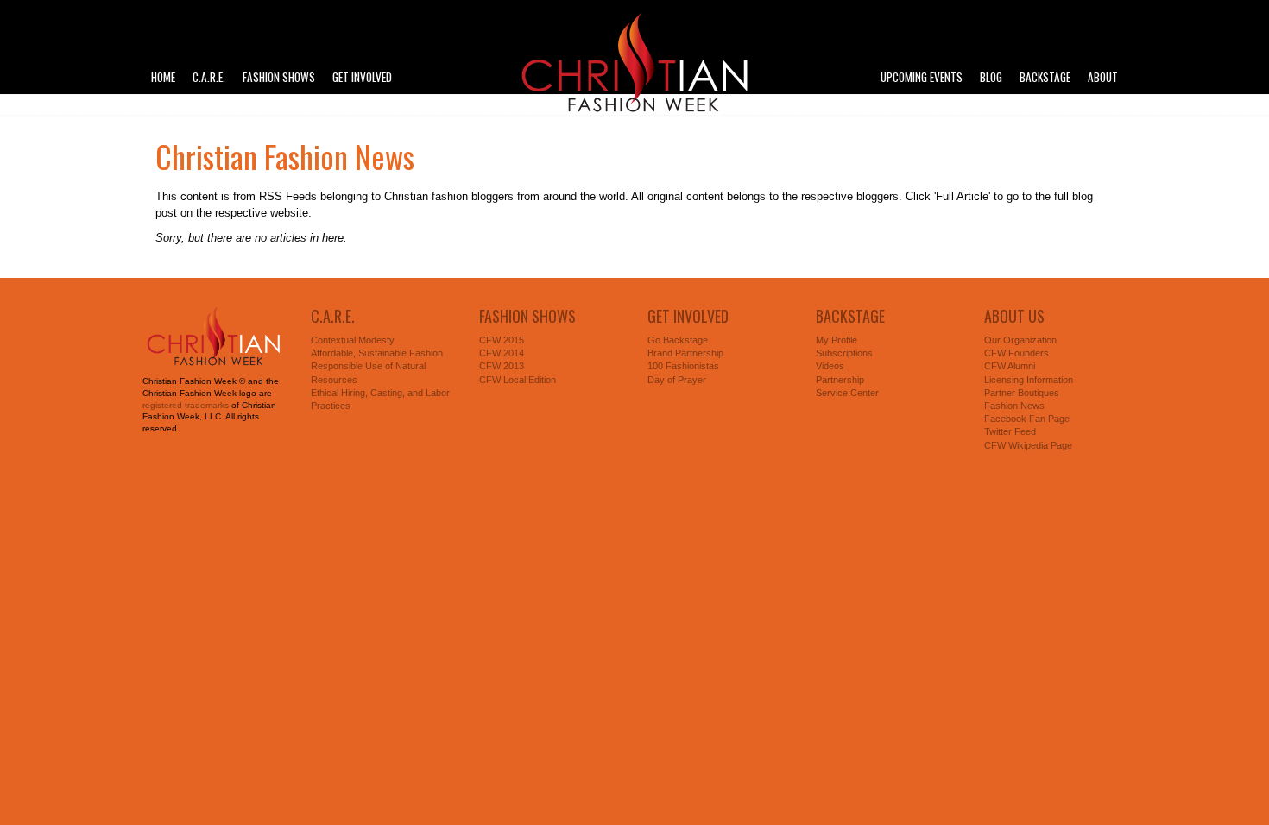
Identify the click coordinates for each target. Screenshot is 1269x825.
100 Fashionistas (683, 366)
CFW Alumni (1009, 366)
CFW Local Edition (517, 380)
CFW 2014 (501, 353)
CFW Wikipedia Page (1028, 445)
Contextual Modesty (353, 340)
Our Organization (1020, 340)
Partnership (840, 380)
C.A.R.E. (209, 77)
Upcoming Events (922, 77)
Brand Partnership (685, 353)
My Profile (836, 340)
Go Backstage (677, 340)
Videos (830, 366)
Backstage (1045, 77)
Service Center (847, 392)
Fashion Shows (279, 77)
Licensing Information (1028, 380)
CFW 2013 (501, 366)
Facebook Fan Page (1027, 418)
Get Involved (362, 77)
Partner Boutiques (1021, 392)
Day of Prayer (676, 380)
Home (163, 77)
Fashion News (1014, 405)
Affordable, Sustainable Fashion (377, 353)
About (1103, 77)
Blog (991, 77)
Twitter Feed (1010, 431)
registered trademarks (185, 405)
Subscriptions (844, 353)
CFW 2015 (501, 340)
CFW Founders (1016, 353)
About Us (1014, 316)
